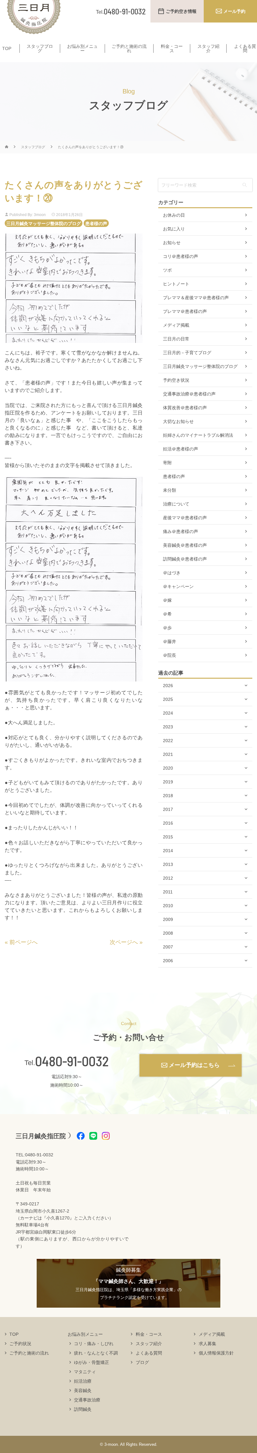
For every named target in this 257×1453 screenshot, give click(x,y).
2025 (168, 699)
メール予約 (234, 11)
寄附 (167, 462)
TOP (6, 48)
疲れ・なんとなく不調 (96, 1352)
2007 (168, 946)
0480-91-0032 (72, 1061)
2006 (168, 960)
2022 (168, 740)
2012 (168, 878)
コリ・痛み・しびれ (93, 1343)
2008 (168, 933)
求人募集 (207, 1343)
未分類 (169, 490)
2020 (168, 768)
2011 (168, 891)
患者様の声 (96, 223)
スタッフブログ (40, 48)
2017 (168, 809)
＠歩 (167, 627)
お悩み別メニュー (82, 48)
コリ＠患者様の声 (180, 256)
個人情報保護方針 (216, 1352)
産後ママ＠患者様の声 (185, 517)
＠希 (167, 613)
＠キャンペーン (178, 586)
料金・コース (172, 48)
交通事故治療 (87, 1399)
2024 (168, 713)
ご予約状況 (20, 1343)
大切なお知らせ (178, 421)
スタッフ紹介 (208, 48)
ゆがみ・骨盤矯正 (91, 1362)
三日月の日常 (176, 338)
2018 (168, 795)
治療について (176, 503)
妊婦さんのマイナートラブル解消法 (198, 435)
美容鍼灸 (83, 1390)
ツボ (167, 270)
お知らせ (172, 242)
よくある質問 (245, 48)
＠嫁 (167, 600)
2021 (168, 754)
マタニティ (85, 1371)
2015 (168, 836)
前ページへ (23, 942)
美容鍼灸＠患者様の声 (185, 545)
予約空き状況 (176, 380)
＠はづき (172, 572)
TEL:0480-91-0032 (34, 1154)
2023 (168, 726)
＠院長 (169, 655)
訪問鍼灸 (83, 1409)
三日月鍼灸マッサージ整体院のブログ (43, 223)
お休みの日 (174, 215)
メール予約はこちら (194, 1065)
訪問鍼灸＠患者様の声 (185, 558)
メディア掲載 (176, 325)
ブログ (142, 1362)
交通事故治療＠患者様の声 (189, 393)
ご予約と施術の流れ (129, 48)
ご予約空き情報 (181, 11)
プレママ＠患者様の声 (185, 311)
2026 (168, 685)
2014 (168, 850)
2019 (168, 781)
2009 (168, 919)
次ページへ (124, 942)
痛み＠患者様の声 (180, 531)
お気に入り (174, 228)
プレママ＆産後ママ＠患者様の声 (196, 297)
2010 (168, 905)
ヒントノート (176, 283)
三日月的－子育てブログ (187, 352)
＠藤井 (169, 641)
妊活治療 (83, 1381)
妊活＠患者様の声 (180, 448)
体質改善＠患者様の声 (185, 407)
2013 (168, 864)
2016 (168, 823)
